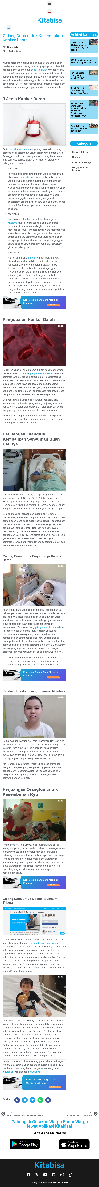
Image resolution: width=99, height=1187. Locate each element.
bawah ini (35, 1071)
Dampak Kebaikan (81, 152)
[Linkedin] (54, 1175)
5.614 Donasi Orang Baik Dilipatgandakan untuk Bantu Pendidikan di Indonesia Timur (78, 109)
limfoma (32, 257)
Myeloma (12, 223)
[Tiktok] (70, 1175)
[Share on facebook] (17, 1100)
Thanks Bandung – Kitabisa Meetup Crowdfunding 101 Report (79, 46)
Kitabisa (9, 1071)
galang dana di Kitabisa (46, 627)
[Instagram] (62, 1175)
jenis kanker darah (19, 149)
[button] (49, 3)
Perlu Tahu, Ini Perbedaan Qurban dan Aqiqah (79, 128)
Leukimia (24, 177)
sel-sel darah (40, 69)
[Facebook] (28, 1175)
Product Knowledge (81, 162)
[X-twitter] (37, 1175)
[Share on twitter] (32, 1100)
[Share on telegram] (25, 1100)
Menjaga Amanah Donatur (80, 168)
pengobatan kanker (40, 373)
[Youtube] (45, 1175)
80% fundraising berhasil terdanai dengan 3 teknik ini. (84, 61)
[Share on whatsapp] (40, 1100)
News (75, 157)
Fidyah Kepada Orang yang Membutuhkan (77, 75)
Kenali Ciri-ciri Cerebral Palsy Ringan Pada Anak (79, 90)
